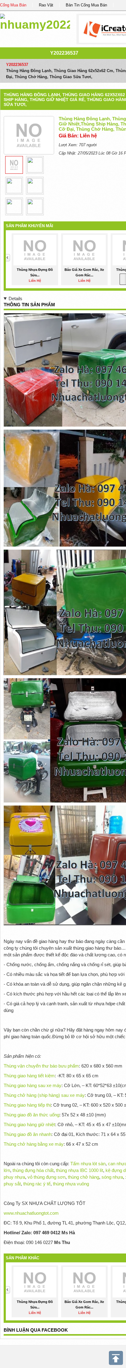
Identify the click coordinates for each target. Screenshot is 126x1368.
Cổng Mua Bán (13, 5)
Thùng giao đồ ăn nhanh (27, 1134)
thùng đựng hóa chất (33, 1170)
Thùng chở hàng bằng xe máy (34, 1144)
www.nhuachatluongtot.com (31, 1213)
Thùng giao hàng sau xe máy (32, 1085)
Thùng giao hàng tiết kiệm (29, 1075)
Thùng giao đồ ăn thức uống (31, 1114)
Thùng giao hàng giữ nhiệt (29, 1124)
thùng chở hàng (83, 1177)
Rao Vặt (46, 5)
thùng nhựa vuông (71, 1183)
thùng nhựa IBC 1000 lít (79, 1170)
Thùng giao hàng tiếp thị (27, 1105)
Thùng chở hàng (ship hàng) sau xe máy (44, 1095)
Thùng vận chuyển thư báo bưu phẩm (41, 1065)
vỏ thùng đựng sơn (46, 1177)
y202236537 (64, 53)
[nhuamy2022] (35, 21)
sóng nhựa (112, 1177)
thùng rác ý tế (36, 1183)
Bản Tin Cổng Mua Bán (86, 5)
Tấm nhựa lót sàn (88, 1163)
